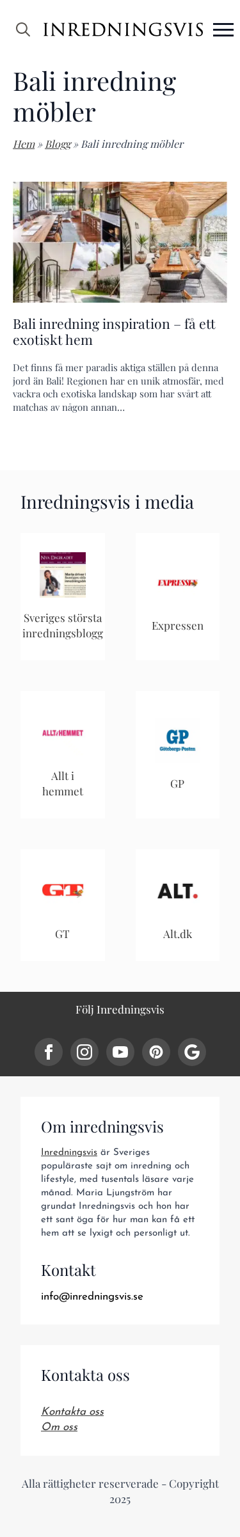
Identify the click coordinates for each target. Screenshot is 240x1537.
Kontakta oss (72, 1411)
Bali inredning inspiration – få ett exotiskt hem (114, 331)
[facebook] (49, 1052)
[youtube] (120, 1052)
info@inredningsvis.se (92, 1296)
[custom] (156, 1052)
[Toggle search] (23, 29)
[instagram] (84, 1052)
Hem (24, 143)
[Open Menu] (223, 29)
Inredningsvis (69, 1153)
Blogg (57, 143)
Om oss (59, 1427)
